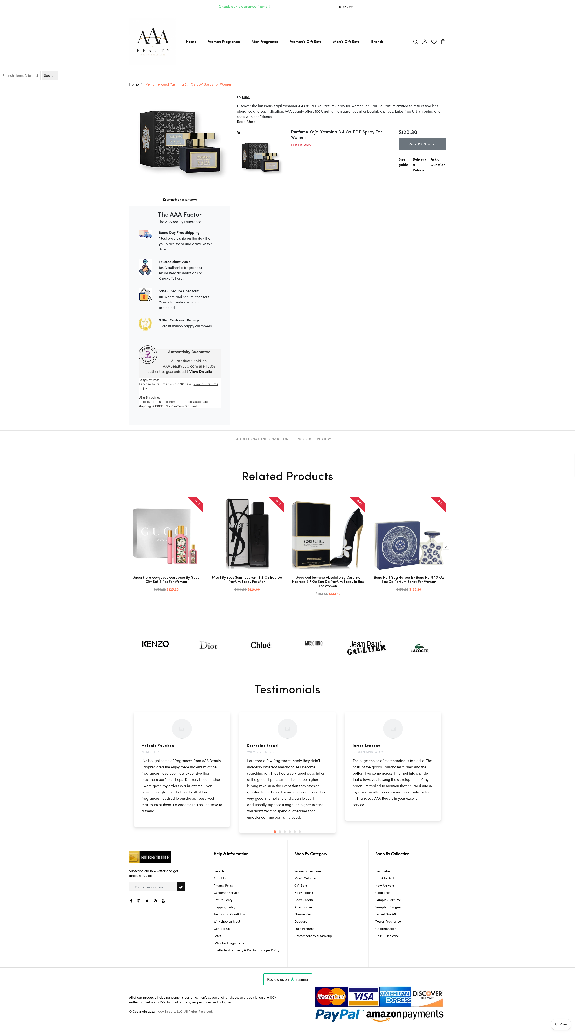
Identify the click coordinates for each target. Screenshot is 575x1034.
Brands (377, 41)
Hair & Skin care (387, 936)
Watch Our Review (181, 199)
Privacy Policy (223, 885)
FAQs (217, 936)
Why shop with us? (227, 921)
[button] (246, 121)
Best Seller (383, 871)
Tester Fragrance (388, 921)
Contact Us (222, 928)
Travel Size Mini (386, 914)
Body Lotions (303, 892)
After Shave (303, 907)
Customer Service (226, 892)
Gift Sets (300, 885)
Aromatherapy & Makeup (313, 936)
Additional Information (262, 439)
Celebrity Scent (386, 928)
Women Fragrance (224, 41)
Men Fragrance (265, 41)
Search (219, 871)
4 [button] (290, 831)
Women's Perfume (307, 871)
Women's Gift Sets (305, 41)
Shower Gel (302, 914)
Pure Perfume (304, 928)
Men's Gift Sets (346, 41)
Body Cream (303, 900)
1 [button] (275, 831)
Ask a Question (438, 162)
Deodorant (302, 921)
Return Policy (223, 900)
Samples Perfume (388, 900)
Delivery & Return (419, 165)
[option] (166, 548)
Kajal (246, 96)
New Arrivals (384, 885)
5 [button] (295, 831)
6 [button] (300, 831)
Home (191, 41)
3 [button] (285, 831)
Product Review (314, 439)
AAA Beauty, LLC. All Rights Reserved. (185, 1011)
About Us (220, 878)
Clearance (383, 892)
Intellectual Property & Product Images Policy (246, 950)
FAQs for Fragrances (229, 943)
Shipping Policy (224, 907)
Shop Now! (346, 7)
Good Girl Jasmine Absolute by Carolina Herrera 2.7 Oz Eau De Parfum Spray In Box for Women (328, 582)
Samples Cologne (388, 907)
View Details (200, 371)
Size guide (403, 162)
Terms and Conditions (229, 914)
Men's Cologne (305, 878)
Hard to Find (384, 878)
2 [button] (280, 831)
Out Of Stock (422, 144)
